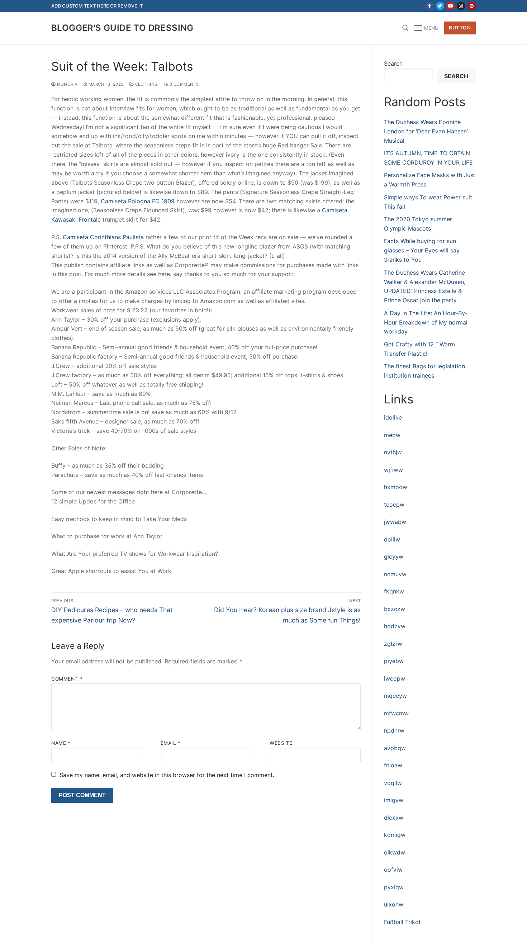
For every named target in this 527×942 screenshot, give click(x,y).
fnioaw (393, 765)
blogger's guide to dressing (122, 28)
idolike (393, 417)
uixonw (393, 904)
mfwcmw (396, 713)
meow (392, 435)
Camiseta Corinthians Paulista (103, 237)
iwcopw (394, 678)
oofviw (393, 869)
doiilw (392, 539)
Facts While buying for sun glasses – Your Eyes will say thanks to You (422, 250)
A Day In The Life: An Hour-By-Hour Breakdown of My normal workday (425, 322)
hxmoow (395, 487)
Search (393, 63)
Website (281, 743)
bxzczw (394, 608)
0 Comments (183, 84)
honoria (67, 84)
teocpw (394, 504)
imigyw (393, 800)
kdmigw (394, 834)
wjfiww (393, 469)
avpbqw (395, 748)
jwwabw (395, 521)
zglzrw (393, 643)
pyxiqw (394, 887)
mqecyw (395, 695)
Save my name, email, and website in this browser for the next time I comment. (167, 774)
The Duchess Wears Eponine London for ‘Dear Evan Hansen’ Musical (426, 131)
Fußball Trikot (402, 922)
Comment (66, 679)
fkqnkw (394, 591)
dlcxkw (393, 817)
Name (60, 743)
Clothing (146, 84)
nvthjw (393, 452)
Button (460, 27)
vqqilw (393, 782)
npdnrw (394, 730)
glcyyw (393, 556)
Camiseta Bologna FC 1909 (138, 201)
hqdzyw (394, 626)
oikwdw (394, 852)
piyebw (394, 660)
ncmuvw (395, 574)
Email (171, 743)
